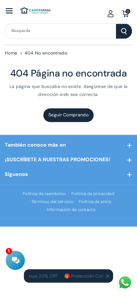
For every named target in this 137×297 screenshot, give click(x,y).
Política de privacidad (92, 193)
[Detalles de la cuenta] (111, 14)
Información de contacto (71, 209)
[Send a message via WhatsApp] (125, 282)
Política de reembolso (44, 193)
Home (11, 53)
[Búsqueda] (124, 31)
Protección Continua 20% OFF (102, 276)
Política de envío (95, 201)
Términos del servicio (52, 201)
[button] (9, 11)
